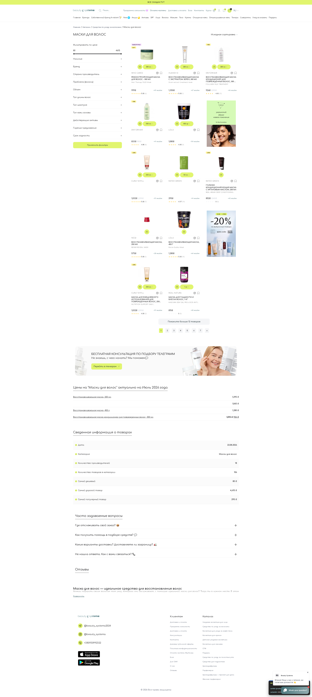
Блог (190, 10)
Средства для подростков (214, 662)
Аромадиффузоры (210, 666)
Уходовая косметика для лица (215, 622)
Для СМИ (173, 662)
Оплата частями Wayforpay (181, 653)
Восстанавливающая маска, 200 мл (92, 397)
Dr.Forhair (211, 73)
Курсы (208, 10)
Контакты (199, 10)
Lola (171, 130)
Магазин (86, 27)
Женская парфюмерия (211, 679)
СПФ (204, 648)
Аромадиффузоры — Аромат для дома (218, 675)
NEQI (133, 238)
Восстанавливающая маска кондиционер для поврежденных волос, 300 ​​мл (113, 417)
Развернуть (78, 596)
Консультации (176, 635)
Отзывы (173, 670)
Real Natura (175, 293)
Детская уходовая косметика (215, 640)
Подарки (206, 653)
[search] (100, 10)
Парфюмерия (208, 670)
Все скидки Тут (156, 2)
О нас (172, 666)
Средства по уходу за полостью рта (218, 657)
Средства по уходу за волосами (107, 27)
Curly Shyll (137, 181)
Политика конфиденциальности (183, 648)
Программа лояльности (134, 10)
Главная (76, 27)
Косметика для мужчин (212, 635)
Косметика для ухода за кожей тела (217, 631)
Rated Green (175, 181)
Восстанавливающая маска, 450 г (91, 410)
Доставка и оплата (177, 10)
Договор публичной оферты (181, 644)
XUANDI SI (173, 73)
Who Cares (137, 73)
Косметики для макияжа (213, 644)
